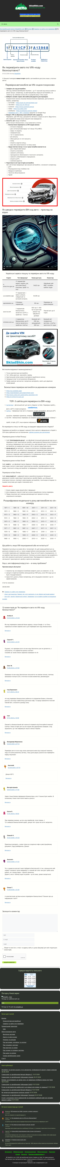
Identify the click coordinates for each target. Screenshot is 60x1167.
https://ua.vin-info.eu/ (23, 105)
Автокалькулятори (30, 1152)
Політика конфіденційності (36, 1154)
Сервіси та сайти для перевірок (44, 29)
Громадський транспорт (9, 1026)
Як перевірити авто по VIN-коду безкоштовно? (24, 1118)
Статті (4, 1058)
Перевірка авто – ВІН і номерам (18, 113)
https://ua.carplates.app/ (14, 391)
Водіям (29, 29)
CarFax (8, 411)
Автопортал (8, 1152)
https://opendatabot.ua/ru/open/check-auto (20, 393)
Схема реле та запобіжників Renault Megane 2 (17, 1090)
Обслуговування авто (9, 1032)
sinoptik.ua (19, 1007)
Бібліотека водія (18, 1152)
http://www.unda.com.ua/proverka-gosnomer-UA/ (22, 395)
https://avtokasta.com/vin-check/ (26, 111)
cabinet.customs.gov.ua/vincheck (39, 432)
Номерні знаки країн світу (19, 1139)
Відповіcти (8, 630)
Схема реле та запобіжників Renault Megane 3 (17, 1074)
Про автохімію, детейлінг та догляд (14, 1042)
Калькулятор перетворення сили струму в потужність (26, 1131)
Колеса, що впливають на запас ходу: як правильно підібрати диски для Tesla (27, 1080)
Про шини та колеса (9, 1053)
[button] (58, 24)
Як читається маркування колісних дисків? (16, 1092)
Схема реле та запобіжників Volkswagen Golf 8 (17, 1084)
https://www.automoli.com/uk (24, 107)
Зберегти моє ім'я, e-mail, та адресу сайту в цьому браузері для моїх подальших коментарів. (30, 949)
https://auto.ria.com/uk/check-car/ (26, 103)
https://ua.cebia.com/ (20, 109)
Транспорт (52, 1152)
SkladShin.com (36, 5)
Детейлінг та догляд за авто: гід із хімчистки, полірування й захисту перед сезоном (29, 1070)
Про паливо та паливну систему (13, 1050)
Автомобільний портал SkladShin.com (12, 29)
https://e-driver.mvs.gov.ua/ (15, 397)
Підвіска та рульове (9, 1040)
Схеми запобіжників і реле (11, 1056)
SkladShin (7, 1139)
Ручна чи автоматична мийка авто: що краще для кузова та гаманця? (25, 1087)
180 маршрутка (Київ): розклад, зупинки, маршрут (24, 1111)
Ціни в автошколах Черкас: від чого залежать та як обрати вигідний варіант (29, 594)
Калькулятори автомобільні (12, 1021)
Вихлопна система (9, 1034)
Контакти (24, 1154)
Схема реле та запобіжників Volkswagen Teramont (18, 1095)
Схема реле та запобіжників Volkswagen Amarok (17, 1077)
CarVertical (9, 405)
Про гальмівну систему (10, 1045)
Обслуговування (42, 1152)
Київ (4, 1029)
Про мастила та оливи (10, 1048)
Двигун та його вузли (10, 1037)
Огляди (18, 1154)
